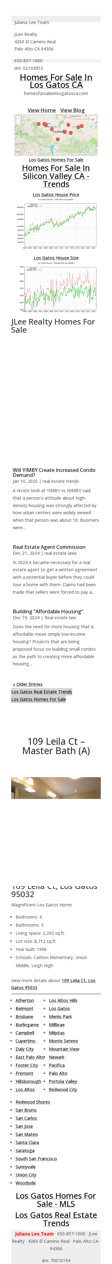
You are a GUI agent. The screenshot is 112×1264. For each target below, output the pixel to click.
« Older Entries (28, 684)
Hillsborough (28, 1081)
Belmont (24, 1008)
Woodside (26, 1183)
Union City (26, 1175)
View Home (42, 110)
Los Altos (25, 1089)
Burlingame (27, 1025)
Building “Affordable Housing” (48, 611)
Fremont (24, 1073)
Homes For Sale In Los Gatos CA (56, 80)
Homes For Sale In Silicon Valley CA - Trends (56, 175)
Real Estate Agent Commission (49, 547)
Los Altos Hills (63, 1000)
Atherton (25, 1000)
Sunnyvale (26, 1167)
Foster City (27, 1065)
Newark (56, 1057)
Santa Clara (27, 1142)
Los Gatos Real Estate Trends (41, 692)
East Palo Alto (30, 1057)
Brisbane (24, 1016)
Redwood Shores (33, 1102)
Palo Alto (58, 1073)
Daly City (25, 1049)
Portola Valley (63, 1081)
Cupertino (25, 1041)
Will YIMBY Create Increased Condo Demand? (54, 472)
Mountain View (64, 1049)
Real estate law (60, 617)
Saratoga (25, 1150)
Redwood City (63, 1089)
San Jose (24, 1126)
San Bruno (26, 1110)
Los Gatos (59, 1008)
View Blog (72, 110)
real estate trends (61, 481)
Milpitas (57, 1033)
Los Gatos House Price (56, 194)
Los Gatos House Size (56, 258)
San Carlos (26, 1118)
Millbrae (57, 1025)
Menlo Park (60, 1016)
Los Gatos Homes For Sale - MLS (56, 1199)
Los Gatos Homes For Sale (56, 160)
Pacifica (57, 1065)
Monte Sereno (63, 1041)
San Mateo (27, 1134)
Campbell (25, 1033)
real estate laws (60, 553)
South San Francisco (36, 1159)
